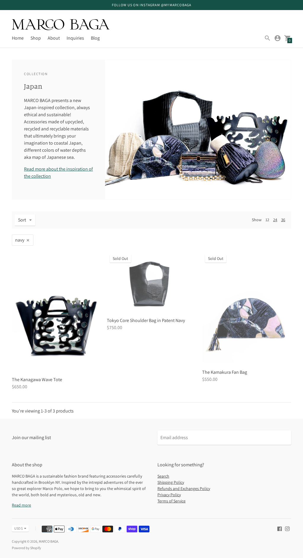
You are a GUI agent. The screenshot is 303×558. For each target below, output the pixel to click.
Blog (95, 38)
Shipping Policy (170, 482)
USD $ (18, 528)
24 (275, 219)
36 (283, 219)
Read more (21, 505)
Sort (22, 220)
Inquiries (75, 38)
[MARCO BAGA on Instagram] (287, 528)
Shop (35, 38)
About (54, 38)
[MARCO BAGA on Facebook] (279, 528)
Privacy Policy (169, 494)
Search (163, 476)
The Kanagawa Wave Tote (37, 379)
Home (18, 38)
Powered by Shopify (26, 548)
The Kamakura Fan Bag (224, 372)
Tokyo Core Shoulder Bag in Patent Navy (146, 320)
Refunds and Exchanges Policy (183, 488)
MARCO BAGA (48, 541)
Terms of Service (171, 501)
